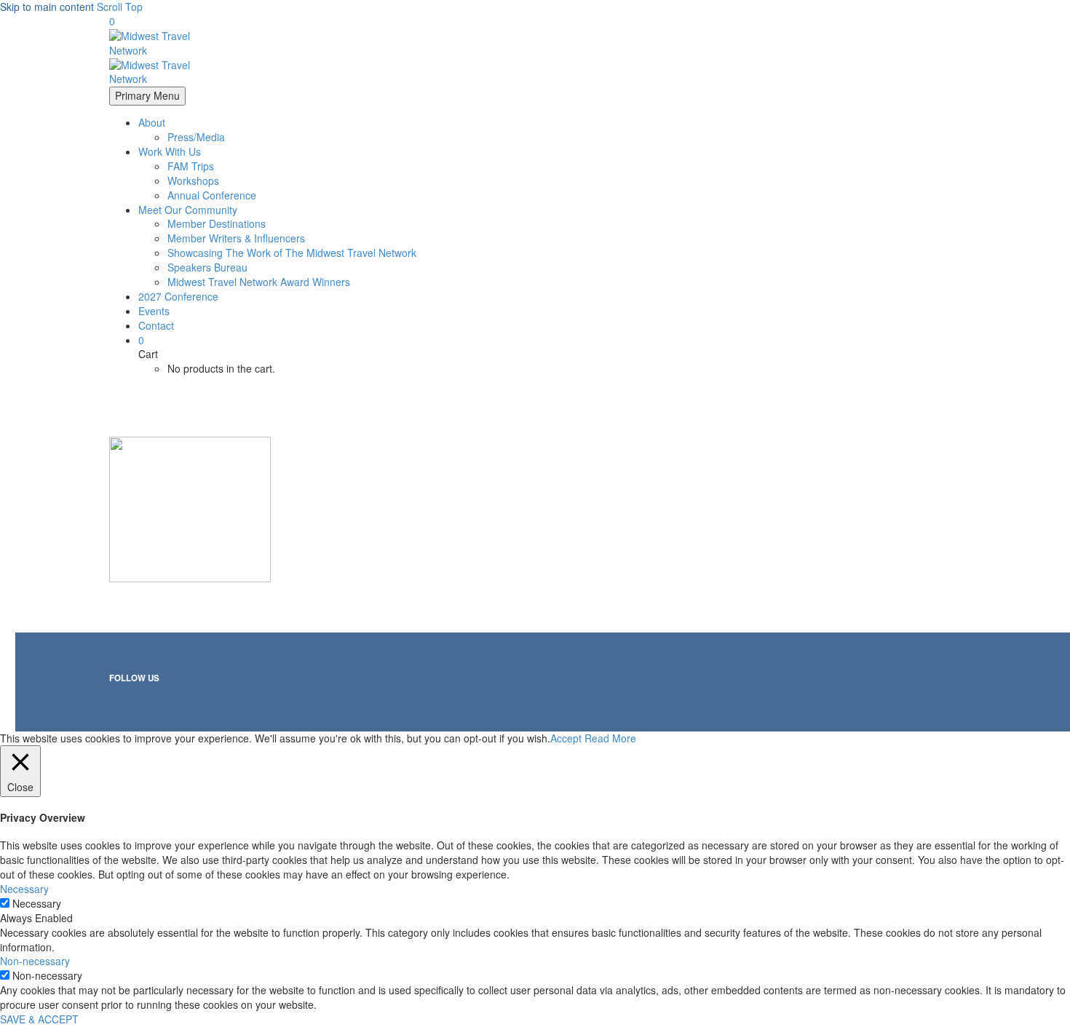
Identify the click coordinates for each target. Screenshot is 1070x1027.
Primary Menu (147, 95)
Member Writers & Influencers (236, 238)
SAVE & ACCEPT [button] (39, 1019)
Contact (156, 325)
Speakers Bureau (207, 267)
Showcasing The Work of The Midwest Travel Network (291, 252)
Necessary (36, 903)
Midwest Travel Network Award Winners (258, 281)
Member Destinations (216, 223)
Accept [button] (566, 738)
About (151, 122)
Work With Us (169, 151)
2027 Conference (178, 296)
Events (154, 311)
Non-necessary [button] (35, 960)
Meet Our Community (187, 209)
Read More (610, 738)
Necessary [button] (24, 888)
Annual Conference (211, 195)
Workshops (193, 180)
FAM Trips (190, 166)
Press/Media (196, 137)
